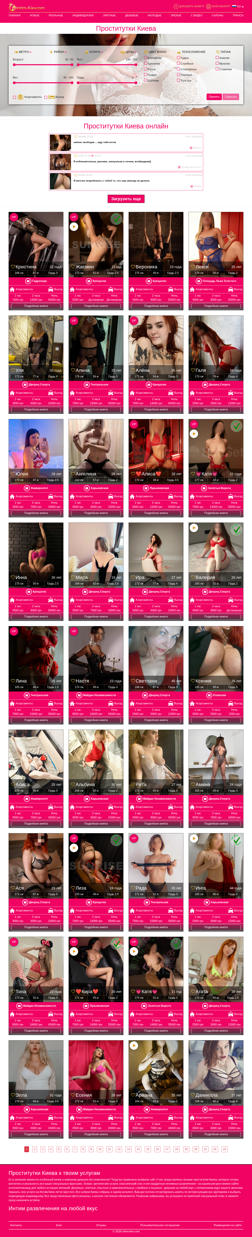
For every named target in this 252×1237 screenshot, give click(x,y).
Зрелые (176, 15)
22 (215, 1149)
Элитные (109, 15)
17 (167, 1149)
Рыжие (152, 74)
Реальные (56, 15)
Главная (14, 15)
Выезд (60, 96)
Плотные (186, 74)
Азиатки (224, 57)
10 (99, 1149)
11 (109, 1149)
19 (186, 1149)
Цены (129, 51)
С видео (196, 15)
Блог (59, 1225)
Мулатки (224, 63)
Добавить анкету (191, 6)
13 (128, 1149)
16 (157, 1149)
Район (58, 51)
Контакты (16, 1225)
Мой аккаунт (221, 6)
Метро (23, 51)
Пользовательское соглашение (160, 1225)
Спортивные (189, 69)
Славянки (225, 69)
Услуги (94, 51)
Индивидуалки (83, 15)
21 (205, 1149)
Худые (185, 57)
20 (195, 1149)
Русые (152, 69)
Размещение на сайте (228, 1225)
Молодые (154, 15)
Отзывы (101, 1225)
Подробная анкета (36, 305)
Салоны (217, 15)
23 (224, 1149)
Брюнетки (154, 63)
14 (138, 1149)
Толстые (186, 80)
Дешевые (131, 15)
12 (119, 1149)
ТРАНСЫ (238, 15)
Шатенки (153, 80)
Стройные (187, 63)
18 (176, 1149)
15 (147, 1149)
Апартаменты (33, 96)
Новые (34, 15)
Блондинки (154, 57)
